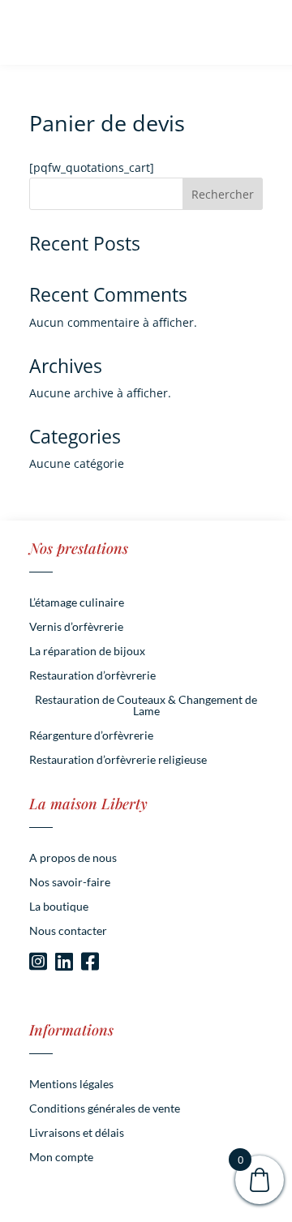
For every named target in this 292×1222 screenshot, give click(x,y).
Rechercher (222, 194)
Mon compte (61, 1157)
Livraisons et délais (76, 1133)
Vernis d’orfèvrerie (76, 627)
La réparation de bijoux (87, 651)
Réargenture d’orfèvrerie (91, 736)
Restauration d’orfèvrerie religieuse (118, 760)
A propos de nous (73, 858)
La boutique (58, 907)
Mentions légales (71, 1084)
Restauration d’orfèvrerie (92, 676)
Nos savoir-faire (69, 883)
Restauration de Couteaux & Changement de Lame (146, 706)
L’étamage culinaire (76, 603)
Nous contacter (68, 931)
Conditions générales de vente (104, 1109)
